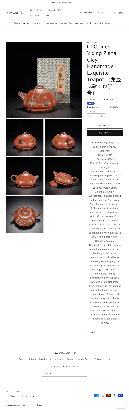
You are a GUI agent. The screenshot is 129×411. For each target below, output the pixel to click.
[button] (109, 13)
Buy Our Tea (19, 405)
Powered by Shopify (34, 405)
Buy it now (105, 133)
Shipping (91, 107)
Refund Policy (84, 359)
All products (56, 359)
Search (22, 359)
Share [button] (92, 333)
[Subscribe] (84, 374)
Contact (70, 359)
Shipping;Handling (38, 359)
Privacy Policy (102, 359)
